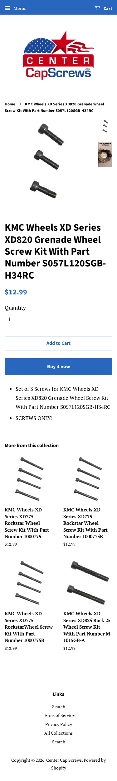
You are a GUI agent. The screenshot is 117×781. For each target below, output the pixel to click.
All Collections (58, 733)
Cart (107, 9)
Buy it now (58, 366)
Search (58, 706)
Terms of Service (59, 715)
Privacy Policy (58, 724)
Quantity (15, 307)
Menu (19, 8)
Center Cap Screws (64, 760)
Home (10, 104)
